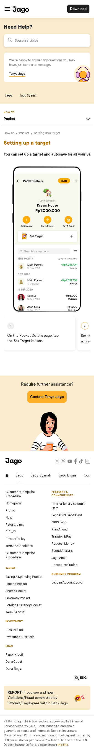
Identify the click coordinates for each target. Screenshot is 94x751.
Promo (10, 510)
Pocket (24, 133)
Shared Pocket (15, 591)
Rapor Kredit (14, 654)
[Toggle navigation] (7, 9)
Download (78, 8)
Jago (8, 95)
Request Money (63, 543)
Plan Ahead (60, 529)
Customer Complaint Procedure (20, 494)
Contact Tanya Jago (47, 396)
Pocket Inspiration (64, 565)
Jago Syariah (28, 95)
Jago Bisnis (67, 475)
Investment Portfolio (19, 637)
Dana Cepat (13, 661)
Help (8, 517)
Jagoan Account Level (67, 582)
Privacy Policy (15, 539)
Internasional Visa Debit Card (68, 506)
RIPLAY (10, 532)
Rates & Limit (14, 524)
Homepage (13, 503)
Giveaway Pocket (17, 598)
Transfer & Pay (61, 536)
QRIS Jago (59, 522)
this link (62, 745)
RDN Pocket (14, 630)
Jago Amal (59, 558)
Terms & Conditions (19, 546)
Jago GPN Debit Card (67, 515)
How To (9, 133)
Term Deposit (14, 612)
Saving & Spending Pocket (23, 577)
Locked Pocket (16, 584)
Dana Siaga (13, 669)
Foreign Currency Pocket (23, 605)
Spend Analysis (62, 551)
